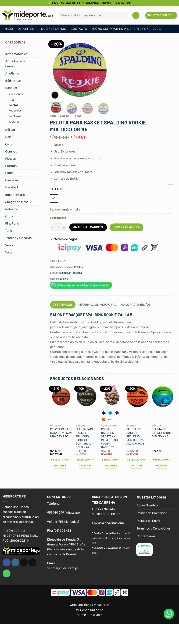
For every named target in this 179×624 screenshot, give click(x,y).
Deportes (26, 28)
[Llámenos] (7, 573)
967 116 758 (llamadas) (63, 521)
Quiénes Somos (53, 28)
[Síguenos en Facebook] (7, 562)
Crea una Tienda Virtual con (89, 604)
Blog (157, 28)
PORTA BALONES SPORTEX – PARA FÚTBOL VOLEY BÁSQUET (110, 438)
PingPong (12, 223)
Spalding (63, 278)
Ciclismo (11, 144)
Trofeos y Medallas (18, 238)
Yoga (8, 252)
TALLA (54, 189)
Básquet (11, 88)
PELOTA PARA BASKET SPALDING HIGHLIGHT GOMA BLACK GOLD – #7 (85, 438)
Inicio (8, 28)
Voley (9, 245)
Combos (11, 151)
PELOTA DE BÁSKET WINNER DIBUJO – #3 (162, 433)
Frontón (11, 166)
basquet (66, 272)
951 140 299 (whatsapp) (64, 512)
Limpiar (170, 185)
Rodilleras (15, 116)
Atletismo (12, 73)
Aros (12, 99)
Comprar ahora (127, 227)
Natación (11, 209)
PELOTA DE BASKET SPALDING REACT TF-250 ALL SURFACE (135, 436)
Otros (9, 216)
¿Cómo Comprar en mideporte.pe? (120, 28)
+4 (109, 419)
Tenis (9, 230)
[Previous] (55, 70)
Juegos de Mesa (16, 202)
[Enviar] (124, 15)
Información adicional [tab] (97, 304)
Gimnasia (12, 180)
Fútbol (9, 173)
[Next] (104, 70)
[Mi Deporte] (27, 15)
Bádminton (13, 80)
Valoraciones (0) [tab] (135, 304)
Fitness (10, 158)
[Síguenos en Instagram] (15, 562)
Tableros (14, 121)
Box (8, 137)
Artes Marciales (16, 54)
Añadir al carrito (88, 227)
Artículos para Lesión (15, 63)
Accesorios (16, 94)
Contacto (79, 28)
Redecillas (15, 110)
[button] (135, 15)
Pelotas (13, 105)
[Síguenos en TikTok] (24, 562)
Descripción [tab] (62, 304)
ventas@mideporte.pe (63, 568)
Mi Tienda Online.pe (89, 610)
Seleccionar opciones (60, 462)
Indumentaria (15, 194)
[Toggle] (37, 54)
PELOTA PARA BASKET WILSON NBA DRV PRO (61, 433)
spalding (77, 272)
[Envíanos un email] (32, 562)
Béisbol (10, 129)
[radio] (54, 198)
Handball (11, 187)
